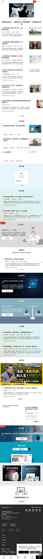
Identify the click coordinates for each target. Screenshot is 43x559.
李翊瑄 (17, 213)
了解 (24, 552)
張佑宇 (21, 261)
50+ (2, 552)
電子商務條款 (11, 530)
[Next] (30, 177)
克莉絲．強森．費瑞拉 (18, 46)
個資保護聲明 (11, 529)
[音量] (29, 416)
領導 (3, 60)
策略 (3, 32)
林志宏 (17, 261)
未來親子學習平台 (11, 551)
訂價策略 (5, 134)
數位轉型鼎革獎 (12, 524)
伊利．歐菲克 (17, 134)
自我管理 (5, 213)
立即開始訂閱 (21, 501)
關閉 (35, 552)
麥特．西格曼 (25, 349)
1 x (36, 418)
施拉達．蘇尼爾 (20, 147)
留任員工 (5, 349)
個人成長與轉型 (7, 199)
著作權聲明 (18, 529)
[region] (21, 177)
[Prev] (13, 177)
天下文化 (6, 552)
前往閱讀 (7, 238)
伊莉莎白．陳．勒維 (38, 349)
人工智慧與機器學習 (6, 74)
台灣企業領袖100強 (13, 525)
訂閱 (34, 1)
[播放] (27, 416)
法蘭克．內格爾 (15, 32)
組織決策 (3, 46)
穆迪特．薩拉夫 (27, 147)
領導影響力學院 (12, 552)
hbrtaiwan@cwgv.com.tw (6, 518)
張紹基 (25, 261)
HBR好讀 (20, 199)
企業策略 (6, 261)
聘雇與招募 (6, 147)
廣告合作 (17, 530)
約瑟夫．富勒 (18, 349)
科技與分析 (6, 161)
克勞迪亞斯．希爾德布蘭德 (17, 60)
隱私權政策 (4, 530)
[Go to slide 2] (21, 185)
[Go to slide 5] (24, 482)
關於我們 (3, 529)
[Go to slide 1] (20, 185)
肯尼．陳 (31, 349)
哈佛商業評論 (4, 551)
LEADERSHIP (21, 177)
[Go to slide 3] (22, 185)
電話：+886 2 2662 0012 (6, 515)
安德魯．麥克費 (19, 161)
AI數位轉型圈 (21, 89)
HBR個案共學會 (4, 524)
